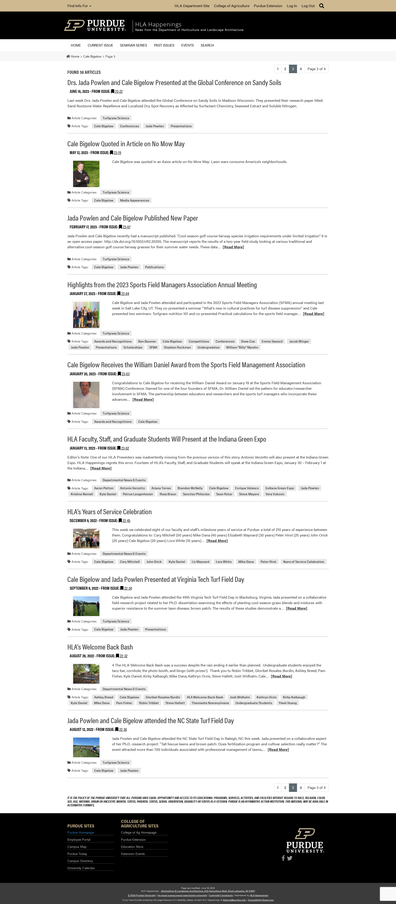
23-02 (125, 448)
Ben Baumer (147, 341)
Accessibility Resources (261, 899)
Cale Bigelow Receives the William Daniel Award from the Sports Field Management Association (186, 364)
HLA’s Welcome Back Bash (100, 646)
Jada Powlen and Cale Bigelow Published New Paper (132, 217)
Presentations (181, 126)
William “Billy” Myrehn (242, 347)
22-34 (128, 588)
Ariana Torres (161, 488)
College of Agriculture (231, 5)
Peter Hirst (268, 561)
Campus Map (76, 846)
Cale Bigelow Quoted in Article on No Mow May (125, 143)
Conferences (129, 126)
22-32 (123, 655)
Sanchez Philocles (196, 494)
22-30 (123, 729)
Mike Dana (246, 561)
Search (207, 45)
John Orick (154, 561)
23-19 (117, 152)
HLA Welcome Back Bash (205, 697)
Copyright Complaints (221, 895)
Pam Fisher (124, 703)
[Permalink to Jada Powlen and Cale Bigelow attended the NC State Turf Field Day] (86, 747)
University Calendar (81, 867)
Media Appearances (134, 200)
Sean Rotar (224, 494)
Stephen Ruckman (177, 347)
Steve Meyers (249, 494)
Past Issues (164, 45)
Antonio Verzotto (132, 488)
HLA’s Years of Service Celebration (109, 511)
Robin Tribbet (149, 703)
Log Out (308, 5)
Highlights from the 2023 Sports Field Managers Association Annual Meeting (162, 284)
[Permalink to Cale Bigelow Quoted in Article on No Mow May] (86, 174)
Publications (154, 267)
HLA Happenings (259, 895)
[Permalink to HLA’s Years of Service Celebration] (86, 539)
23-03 (125, 373)
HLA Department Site (192, 5)
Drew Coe (248, 341)
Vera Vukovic (275, 494)
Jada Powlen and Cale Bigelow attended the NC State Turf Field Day (150, 720)
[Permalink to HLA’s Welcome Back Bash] (86, 674)
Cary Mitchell (130, 561)
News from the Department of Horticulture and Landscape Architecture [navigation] (189, 30)
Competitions (199, 341)
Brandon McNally (190, 488)
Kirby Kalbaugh (294, 697)
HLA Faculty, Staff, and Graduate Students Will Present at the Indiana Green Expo (166, 438)
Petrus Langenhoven (138, 494)
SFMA (153, 347)
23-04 (125, 293)
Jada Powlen (155, 126)
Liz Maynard (200, 561)
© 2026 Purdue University (142, 895)
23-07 (126, 226)
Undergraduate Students (254, 703)
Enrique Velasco (247, 488)
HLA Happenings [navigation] (158, 24)
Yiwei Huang (288, 703)
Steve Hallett (175, 703)
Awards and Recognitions (113, 341)
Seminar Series (133, 45)
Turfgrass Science (116, 118)
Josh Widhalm (240, 697)
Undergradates (209, 347)
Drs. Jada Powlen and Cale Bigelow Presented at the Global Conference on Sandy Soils (174, 82)
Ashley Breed (103, 697)
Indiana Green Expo (279, 488)
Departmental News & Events (124, 480)
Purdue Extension (268, 5)
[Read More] (233, 246)
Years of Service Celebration (303, 561)
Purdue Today (77, 853)
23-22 (119, 91)
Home (76, 45)
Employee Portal (78, 839)
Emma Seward (272, 341)
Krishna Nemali (82, 494)
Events (187, 45)
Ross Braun (168, 494)
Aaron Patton (103, 488)
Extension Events (133, 853)
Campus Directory (80, 860)
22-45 (126, 520)
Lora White (224, 561)
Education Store (132, 846)
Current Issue (100, 45)
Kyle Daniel (108, 494)
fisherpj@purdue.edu (234, 899)
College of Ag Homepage (138, 832)
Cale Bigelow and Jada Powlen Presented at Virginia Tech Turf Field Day (155, 579)
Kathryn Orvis (266, 697)
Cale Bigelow (103, 126)
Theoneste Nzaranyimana (210, 703)
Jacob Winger (299, 341)
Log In (292, 5)
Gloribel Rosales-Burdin (163, 697)
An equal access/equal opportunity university (182, 895)
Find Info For (78, 5)
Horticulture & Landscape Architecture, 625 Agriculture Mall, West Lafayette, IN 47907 (208, 891)
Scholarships (132, 347)
